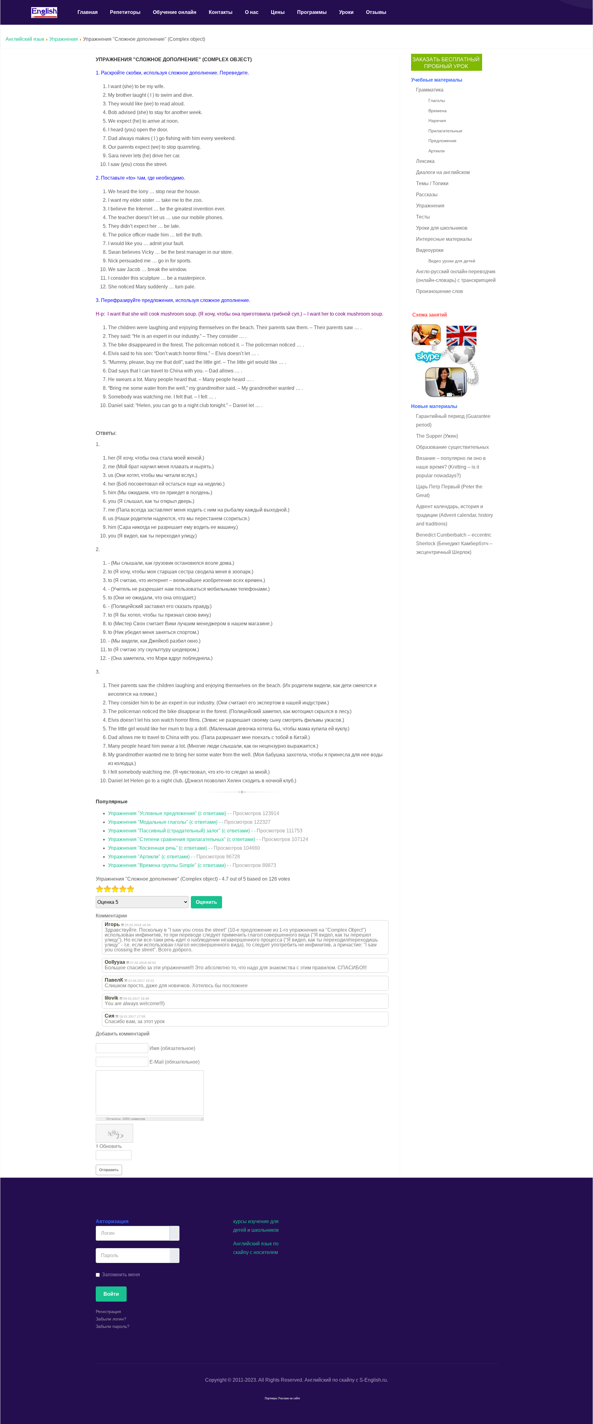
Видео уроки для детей (451, 260)
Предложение (442, 140)
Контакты (221, 12)
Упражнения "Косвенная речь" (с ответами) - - (184, 848)
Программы (312, 12)
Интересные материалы (444, 239)
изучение (258, 1221)
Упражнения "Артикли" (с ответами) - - (174, 856)
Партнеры (271, 1398)
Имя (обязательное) (172, 1048)
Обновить (110, 1146)
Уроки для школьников (442, 228)
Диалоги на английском (443, 172)
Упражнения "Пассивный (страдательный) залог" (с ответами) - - (205, 830)
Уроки (346, 12)
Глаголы (436, 100)
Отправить (109, 1170)
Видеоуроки (430, 250)
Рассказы (427, 194)
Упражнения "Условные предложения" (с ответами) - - (193, 813)
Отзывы (376, 12)
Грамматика (430, 89)
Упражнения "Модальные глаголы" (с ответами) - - (189, 822)
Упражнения (63, 39)
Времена (437, 110)
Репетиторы (125, 12)
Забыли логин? (111, 1318)
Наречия (437, 120)
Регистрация (108, 1311)
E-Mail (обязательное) (174, 1061)
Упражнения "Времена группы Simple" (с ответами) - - (192, 865)
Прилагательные (445, 130)
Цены (278, 12)
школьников (265, 1230)
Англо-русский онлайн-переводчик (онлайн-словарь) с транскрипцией (456, 276)
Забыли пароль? (112, 1326)
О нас (252, 12)
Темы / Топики (432, 183)
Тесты (423, 216)
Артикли (436, 150)
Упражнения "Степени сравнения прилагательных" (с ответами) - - (208, 839)
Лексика (425, 161)
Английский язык (25, 39)
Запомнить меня (121, 1274)
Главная (88, 12)
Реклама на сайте (289, 1398)
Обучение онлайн (174, 12)
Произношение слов (439, 291)
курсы (240, 1221)
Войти (111, 1294)
